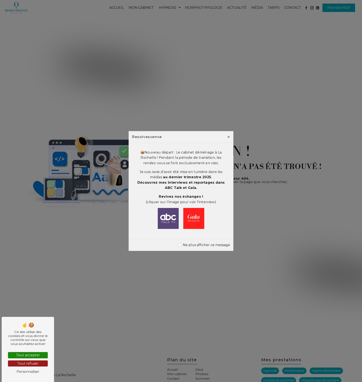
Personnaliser (28, 372)
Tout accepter (28, 355)
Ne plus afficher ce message (206, 245)
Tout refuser (28, 363)
